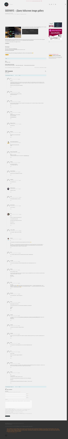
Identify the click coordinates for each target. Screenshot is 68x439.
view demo (24, 30)
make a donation (30, 426)
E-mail (27, 395)
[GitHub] (55, 4)
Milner (11, 269)
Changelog (7, 43)
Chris (11, 100)
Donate (59, 57)
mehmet (11, 179)
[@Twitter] (51, 4)
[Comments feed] (45, 71)
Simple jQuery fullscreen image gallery (10, 65)
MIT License (15, 48)
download (32, 30)
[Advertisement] (25, 20)
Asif (11, 196)
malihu (6, 4)
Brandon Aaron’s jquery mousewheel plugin (28, 40)
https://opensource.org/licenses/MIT (9, 50)
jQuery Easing (13, 40)
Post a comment (7, 72)
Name (27, 393)
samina (11, 324)
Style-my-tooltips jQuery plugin (41, 67)
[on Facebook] (53, 4)
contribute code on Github (25, 426)
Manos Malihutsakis (7, 423)
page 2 (16, 41)
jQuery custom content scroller (19, 65)
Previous (11, 75)
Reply (10, 96)
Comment (6, 399)
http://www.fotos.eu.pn (26, 155)
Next (19, 75)
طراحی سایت (12, 229)
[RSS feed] (49, 4)
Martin (11, 362)
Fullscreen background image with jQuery (29, 65)
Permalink (19, 92)
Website (27, 397)
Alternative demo (24, 31)
